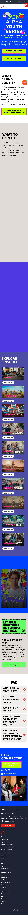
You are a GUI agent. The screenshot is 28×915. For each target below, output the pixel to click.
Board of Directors (5, 882)
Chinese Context (5, 868)
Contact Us (4, 885)
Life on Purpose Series (6, 849)
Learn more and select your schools (14, 664)
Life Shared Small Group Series (8, 847)
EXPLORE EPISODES (14, 51)
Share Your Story (5, 899)
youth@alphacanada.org (10, 773)
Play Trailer (8, 382)
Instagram (22, 909)
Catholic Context (5, 861)
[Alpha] (2, 6)
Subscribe (3, 887)
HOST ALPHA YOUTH (14, 58)
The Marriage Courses (6, 852)
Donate (3, 894)
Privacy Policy (8, 909)
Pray (2, 896)
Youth (2, 858)
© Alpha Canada (16, 909)
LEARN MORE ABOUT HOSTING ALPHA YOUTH (14, 111)
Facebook (16, 910)
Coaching (3, 875)
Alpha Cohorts (4, 877)
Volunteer (3, 901)
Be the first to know (11, 764)
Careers (3, 903)
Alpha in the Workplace (7, 866)
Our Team (3, 880)
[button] (26, 5)
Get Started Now (8, 825)
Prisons (3, 863)
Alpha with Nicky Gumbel (7, 844)
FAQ (7, 1)
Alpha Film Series (5, 839)
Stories (2, 1)
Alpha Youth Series (5, 842)
